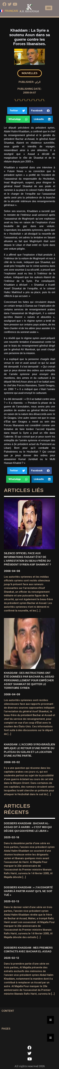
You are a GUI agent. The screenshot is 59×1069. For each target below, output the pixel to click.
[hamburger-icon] (48, 8)
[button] (29, 73)
